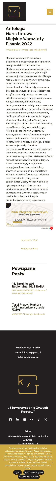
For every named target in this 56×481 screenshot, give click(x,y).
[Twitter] (17, 419)
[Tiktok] (38, 419)
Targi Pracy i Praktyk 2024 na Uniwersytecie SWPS (28, 307)
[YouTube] (31, 419)
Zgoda (17, 472)
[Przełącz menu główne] (50, 12)
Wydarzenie (40, 290)
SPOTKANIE (17, 290)
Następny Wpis (29, 248)
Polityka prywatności (28, 477)
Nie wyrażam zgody (34, 472)
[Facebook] (10, 419)
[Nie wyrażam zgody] (52, 462)
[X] (45, 419)
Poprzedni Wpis (29, 239)
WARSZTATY (13, 49)
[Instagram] (24, 419)
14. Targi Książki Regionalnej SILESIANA (28, 285)
